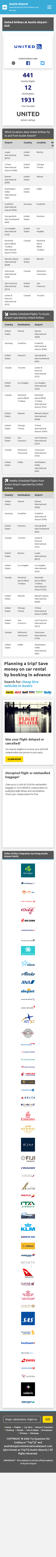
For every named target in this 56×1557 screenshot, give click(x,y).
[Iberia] (28, 1195)
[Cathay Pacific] (28, 1059)
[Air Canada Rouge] (28, 910)
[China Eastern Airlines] (28, 1074)
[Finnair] (28, 1168)
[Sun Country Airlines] (28, 1352)
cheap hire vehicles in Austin (21, 684)
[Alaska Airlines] (28, 973)
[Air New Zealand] (28, 940)
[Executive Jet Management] (28, 1144)
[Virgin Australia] (28, 1375)
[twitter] (42, 63)
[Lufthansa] (28, 1246)
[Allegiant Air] (28, 990)
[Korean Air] (28, 1236)
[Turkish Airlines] (28, 1368)
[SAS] (28, 1318)
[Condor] (28, 1082)
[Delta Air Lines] (28, 1097)
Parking (10, 1430)
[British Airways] (28, 1044)
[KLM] (28, 1226)
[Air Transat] (28, 963)
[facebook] (28, 63)
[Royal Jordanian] (28, 1305)
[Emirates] (28, 1115)
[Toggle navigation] (49, 7)
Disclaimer (47, 1430)
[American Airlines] (28, 999)
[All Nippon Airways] (28, 982)
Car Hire (28, 1427)
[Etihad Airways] (28, 1129)
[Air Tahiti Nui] (28, 950)
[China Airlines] (28, 1066)
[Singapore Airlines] (28, 1332)
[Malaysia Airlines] (28, 1255)
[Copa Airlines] (28, 1090)
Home (8, 1427)
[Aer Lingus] (28, 870)
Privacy (23, 1433)
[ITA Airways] (28, 1204)
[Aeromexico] (28, 883)
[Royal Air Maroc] (28, 1295)
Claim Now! (14, 759)
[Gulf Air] (28, 1185)
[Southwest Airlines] (28, 1342)
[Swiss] (28, 1360)
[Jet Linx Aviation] (28, 1215)
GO (47, 1419)
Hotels (20, 1430)
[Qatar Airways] (28, 1283)
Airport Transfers (44, 1427)
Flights (17, 1427)
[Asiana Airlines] (28, 1007)
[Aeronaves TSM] (28, 892)
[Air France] (28, 930)
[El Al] (28, 1105)
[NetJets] (28, 1263)
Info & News (32, 1430)
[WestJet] (28, 1402)
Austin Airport (24, 6)
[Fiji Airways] (28, 1159)
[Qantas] (28, 1273)
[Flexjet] (28, 1175)
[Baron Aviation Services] (28, 1033)
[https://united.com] (13, 63)
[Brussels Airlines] (28, 1051)
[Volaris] (28, 1389)
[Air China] (28, 920)
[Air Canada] (28, 901)
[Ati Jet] (28, 1018)
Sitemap (34, 1433)
